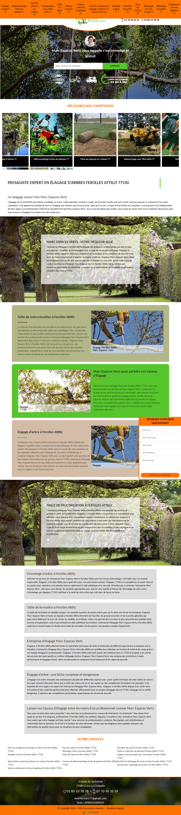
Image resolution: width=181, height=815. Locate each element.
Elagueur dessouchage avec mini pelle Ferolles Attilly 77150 (141, 756)
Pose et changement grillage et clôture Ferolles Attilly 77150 (32, 749)
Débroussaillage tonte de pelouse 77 (19, 9)
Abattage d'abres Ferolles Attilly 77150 (80, 751)
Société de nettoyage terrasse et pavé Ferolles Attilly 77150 (144, 761)
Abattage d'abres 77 (116, 9)
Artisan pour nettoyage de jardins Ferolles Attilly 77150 (142, 765)
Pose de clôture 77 (137, 9)
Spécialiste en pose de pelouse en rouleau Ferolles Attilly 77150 (34, 763)
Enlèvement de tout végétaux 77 (174, 9)
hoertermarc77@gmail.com (91, 798)
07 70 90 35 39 (131, 20)
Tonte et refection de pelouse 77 (81, 9)
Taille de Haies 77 (59, 9)
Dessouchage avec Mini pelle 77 (48, 9)
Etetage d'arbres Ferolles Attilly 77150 (25, 755)
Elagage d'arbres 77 (5, 9)
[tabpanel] (90, 257)
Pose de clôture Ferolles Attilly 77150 (79, 748)
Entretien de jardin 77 (127, 9)
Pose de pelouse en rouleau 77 (34, 9)
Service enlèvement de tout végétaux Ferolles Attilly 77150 (35, 768)
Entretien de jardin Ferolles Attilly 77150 (135, 748)
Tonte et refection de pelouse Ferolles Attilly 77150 (140, 751)
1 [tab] (48, 277)
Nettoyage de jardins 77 (161, 9)
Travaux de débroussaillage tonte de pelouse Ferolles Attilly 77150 (89, 763)
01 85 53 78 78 (151, 20)
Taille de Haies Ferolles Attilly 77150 (79, 755)
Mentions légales (115, 808)
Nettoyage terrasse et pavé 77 (149, 9)
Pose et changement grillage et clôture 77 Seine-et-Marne (99, 9)
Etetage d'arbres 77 (69, 9)
